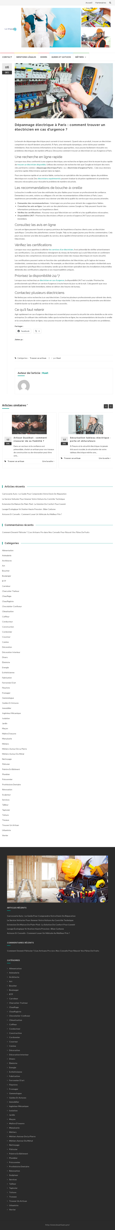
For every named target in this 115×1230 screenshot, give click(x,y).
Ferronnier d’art (9, 682)
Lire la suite (47, 461)
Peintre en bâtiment (11, 769)
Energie (5, 667)
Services (6, 800)
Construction (8, 627)
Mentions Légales (26, 57)
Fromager (6, 693)
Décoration (7, 647)
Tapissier (6, 810)
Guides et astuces (61, 57)
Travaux (5, 820)
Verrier (5, 835)
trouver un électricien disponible (31, 164)
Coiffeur (5, 616)
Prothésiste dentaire (11, 784)
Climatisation (8, 611)
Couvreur (6, 637)
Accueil (89, 2)
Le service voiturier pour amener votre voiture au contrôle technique (33, 499)
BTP (4, 581)
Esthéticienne (8, 672)
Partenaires (101, 2)
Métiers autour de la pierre (14, 749)
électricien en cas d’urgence (52, 280)
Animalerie (6, 555)
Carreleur (6, 586)
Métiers (79, 57)
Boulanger (6, 576)
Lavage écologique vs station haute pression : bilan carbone (29, 509)
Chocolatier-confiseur (12, 606)
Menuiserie (7, 738)
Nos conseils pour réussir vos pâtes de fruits (69, 532)
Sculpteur (6, 794)
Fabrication (7, 677)
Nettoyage (7, 759)
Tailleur (5, 805)
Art (3, 565)
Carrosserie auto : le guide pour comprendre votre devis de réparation (34, 494)
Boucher (6, 570)
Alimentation (7, 550)
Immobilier (6, 708)
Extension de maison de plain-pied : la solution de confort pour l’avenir (34, 504)
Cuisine (5, 642)
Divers (43, 57)
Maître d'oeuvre (9, 733)
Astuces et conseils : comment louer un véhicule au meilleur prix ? (32, 514)
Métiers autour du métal (13, 754)
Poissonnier (7, 779)
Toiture (5, 815)
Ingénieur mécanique (11, 713)
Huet (58, 358)
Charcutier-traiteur (10, 591)
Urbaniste (6, 830)
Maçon (5, 728)
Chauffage (6, 596)
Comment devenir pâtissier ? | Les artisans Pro (22, 532)
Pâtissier (6, 764)
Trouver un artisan (38, 358)
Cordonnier (7, 632)
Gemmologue (8, 698)
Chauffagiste (8, 601)
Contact (7, 57)
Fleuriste (6, 688)
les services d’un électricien (61, 249)
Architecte (7, 560)
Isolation (6, 718)
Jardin (4, 723)
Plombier (6, 774)
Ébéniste (6, 662)
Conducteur (7, 621)
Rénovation (7, 789)
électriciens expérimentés (49, 178)
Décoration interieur (11, 652)
